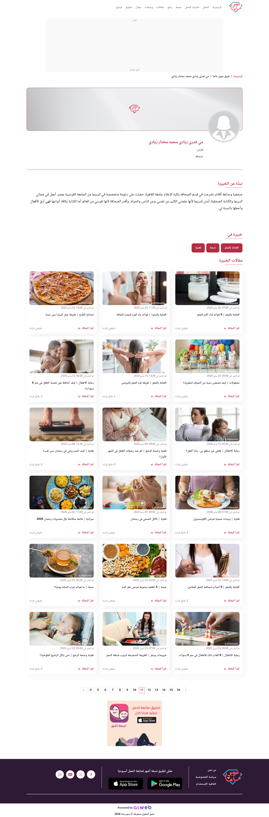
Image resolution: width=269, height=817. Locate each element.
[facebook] (91, 774)
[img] (134, 702)
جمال (138, 7)
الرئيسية (217, 7)
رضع (169, 7)
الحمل (206, 7)
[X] (80, 774)
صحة (179, 7)
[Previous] (83, 690)
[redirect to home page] (235, 7)
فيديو (119, 7)
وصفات (149, 7)
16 (178, 690)
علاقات (160, 7)
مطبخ (129, 7)
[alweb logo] (142, 808)
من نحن (212, 770)
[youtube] (70, 774)
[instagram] (60, 774)
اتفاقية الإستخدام (206, 784)
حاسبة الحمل (192, 7)
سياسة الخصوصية (205, 777)
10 (134, 690)
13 (156, 690)
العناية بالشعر (232, 247)
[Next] (186, 690)
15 (171, 690)
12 (149, 690)
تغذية (198, 247)
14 (163, 690)
